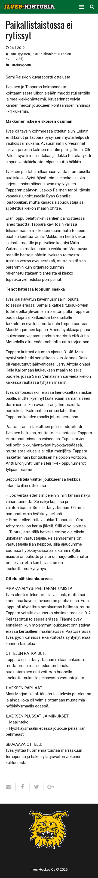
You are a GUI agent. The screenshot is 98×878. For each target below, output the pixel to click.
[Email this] (11, 787)
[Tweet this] (37, 787)
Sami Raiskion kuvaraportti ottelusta (38, 77)
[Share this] (23, 787)
